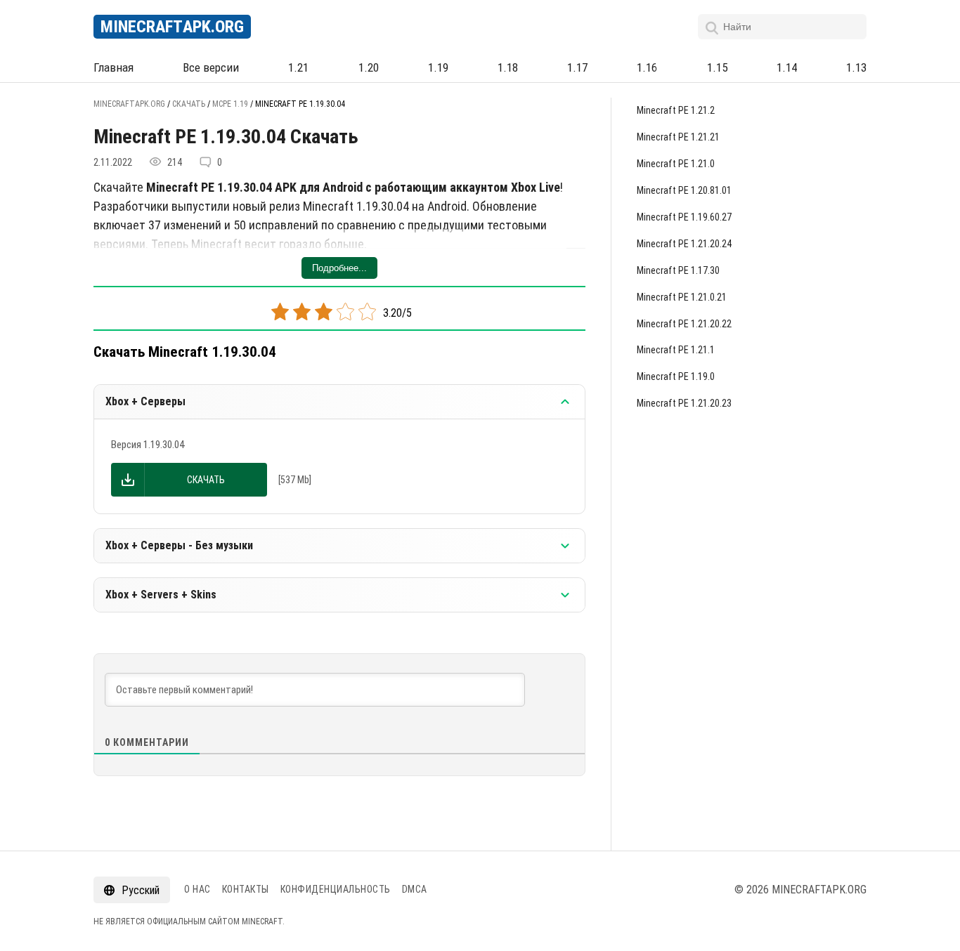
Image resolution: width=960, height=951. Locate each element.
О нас (197, 889)
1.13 (856, 67)
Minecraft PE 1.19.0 (676, 376)
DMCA (414, 889)
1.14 (787, 67)
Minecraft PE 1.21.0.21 (682, 297)
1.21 (298, 67)
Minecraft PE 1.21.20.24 (684, 243)
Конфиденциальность (335, 889)
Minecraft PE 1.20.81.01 (684, 190)
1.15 (717, 67)
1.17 (577, 67)
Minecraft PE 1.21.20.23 (684, 403)
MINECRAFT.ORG (172, 27)
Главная (113, 67)
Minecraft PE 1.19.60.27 (684, 217)
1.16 (647, 67)
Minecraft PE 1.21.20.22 (684, 323)
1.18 (508, 67)
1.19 (438, 67)
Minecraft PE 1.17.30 (678, 270)
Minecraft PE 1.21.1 (676, 349)
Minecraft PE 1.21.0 (676, 163)
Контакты (245, 889)
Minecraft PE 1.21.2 (676, 110)
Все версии (211, 67)
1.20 (368, 67)
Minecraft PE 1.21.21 (678, 137)
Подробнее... (339, 268)
